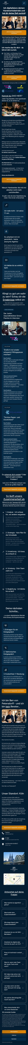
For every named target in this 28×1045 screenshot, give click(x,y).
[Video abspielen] (6, 330)
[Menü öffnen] (24, 3)
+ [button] (5, 875)
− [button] (5, 878)
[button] (14, 879)
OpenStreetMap (13, 884)
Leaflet (7, 884)
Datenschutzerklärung (7, 1042)
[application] (14, 879)
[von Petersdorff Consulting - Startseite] (5, 3)
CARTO (22, 884)
